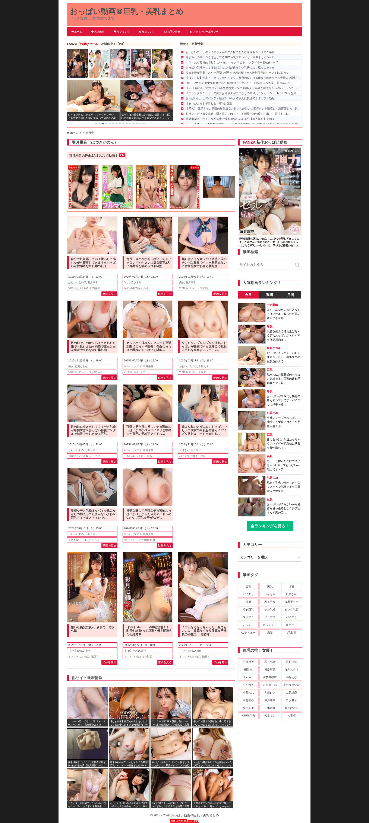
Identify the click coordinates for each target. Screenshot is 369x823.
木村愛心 (248, 700)
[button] (96, 123)
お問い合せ (173, 31)
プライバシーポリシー (205, 31)
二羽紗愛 (291, 692)
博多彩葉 (269, 669)
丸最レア (269, 692)
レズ (126, 288)
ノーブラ (269, 617)
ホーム (78, 31)
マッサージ (195, 288)
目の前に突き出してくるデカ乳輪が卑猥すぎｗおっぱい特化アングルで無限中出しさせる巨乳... (93, 430)
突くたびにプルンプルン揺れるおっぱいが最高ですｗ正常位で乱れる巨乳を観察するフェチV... (204, 346)
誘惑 (205, 288)
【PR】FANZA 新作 (79, 650)
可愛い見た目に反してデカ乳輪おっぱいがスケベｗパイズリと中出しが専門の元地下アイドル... (148, 430)
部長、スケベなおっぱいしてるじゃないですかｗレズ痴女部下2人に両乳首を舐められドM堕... (148, 262)
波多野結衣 (270, 677)
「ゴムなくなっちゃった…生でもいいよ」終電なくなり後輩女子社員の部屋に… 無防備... (204, 630)
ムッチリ (95, 456)
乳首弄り (95, 288)
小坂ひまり (135, 282)
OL (125, 282)
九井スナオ (292, 669)
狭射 (248, 601)
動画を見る (109, 294)
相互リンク (148, 31)
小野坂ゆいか (291, 684)
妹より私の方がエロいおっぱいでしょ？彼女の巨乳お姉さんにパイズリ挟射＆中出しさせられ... (204, 430)
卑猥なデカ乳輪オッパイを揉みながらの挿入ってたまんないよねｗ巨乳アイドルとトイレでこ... (93, 514)
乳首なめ (291, 594)
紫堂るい (269, 715)
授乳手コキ (292, 601)
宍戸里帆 (291, 661)
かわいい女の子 (77, 282)
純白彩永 (248, 708)
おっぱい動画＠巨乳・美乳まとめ (127, 11)
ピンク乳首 (292, 609)
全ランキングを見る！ (270, 526)
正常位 (202, 372)
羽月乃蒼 (248, 661)
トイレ (84, 539)
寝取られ (97, 372)
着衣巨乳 (248, 609)
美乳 (270, 586)
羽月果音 (93, 282)
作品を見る (109, 662)
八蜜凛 (291, 715)
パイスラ (291, 617)
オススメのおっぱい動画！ (83, 656)
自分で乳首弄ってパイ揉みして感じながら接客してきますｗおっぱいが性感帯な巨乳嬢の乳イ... (93, 262)
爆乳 (291, 586)
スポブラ (248, 617)
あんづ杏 (248, 684)
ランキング (123, 31)
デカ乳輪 (83, 456)
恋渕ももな (81, 366)
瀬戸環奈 (269, 700)
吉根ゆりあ (270, 684)
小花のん (248, 692)
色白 (142, 372)
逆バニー (291, 625)
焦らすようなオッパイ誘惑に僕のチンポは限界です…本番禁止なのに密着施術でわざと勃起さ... (204, 262)
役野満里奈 (248, 715)
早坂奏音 (291, 700)
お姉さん (184, 450)
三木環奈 (269, 708)
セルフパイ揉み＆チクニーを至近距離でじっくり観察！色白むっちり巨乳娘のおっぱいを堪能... (148, 346)
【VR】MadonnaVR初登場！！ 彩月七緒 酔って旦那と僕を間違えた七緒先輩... (149, 630)
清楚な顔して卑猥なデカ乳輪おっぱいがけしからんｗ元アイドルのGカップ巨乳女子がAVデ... (148, 514)
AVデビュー (130, 539)
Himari (248, 677)
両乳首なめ (136, 288)
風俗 (149, 456)
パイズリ (140, 456)
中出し (194, 456)
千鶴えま (203, 366)
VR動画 (72, 288)
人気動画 (99, 31)
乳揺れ (193, 372)
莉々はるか (292, 708)
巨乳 (146, 288)
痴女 (181, 282)
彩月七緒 (269, 661)
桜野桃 (248, 669)
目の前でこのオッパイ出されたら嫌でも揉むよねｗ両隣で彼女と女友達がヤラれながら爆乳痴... (93, 346)
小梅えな (291, 677)
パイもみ (83, 288)
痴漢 (270, 632)
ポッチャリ (270, 625)
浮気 (202, 456)
